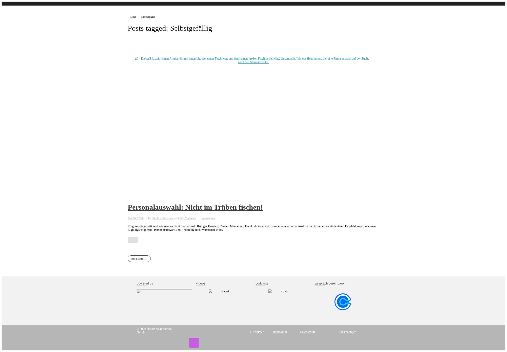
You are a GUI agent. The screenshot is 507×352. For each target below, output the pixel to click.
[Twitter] (182, 332)
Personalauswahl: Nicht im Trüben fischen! (195, 207)
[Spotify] (206, 332)
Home (133, 16)
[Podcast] (194, 343)
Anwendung (208, 218)
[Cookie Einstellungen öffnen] (8, 347)
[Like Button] (133, 240)
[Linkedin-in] (194, 332)
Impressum (280, 332)
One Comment (188, 218)
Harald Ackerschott (163, 218)
